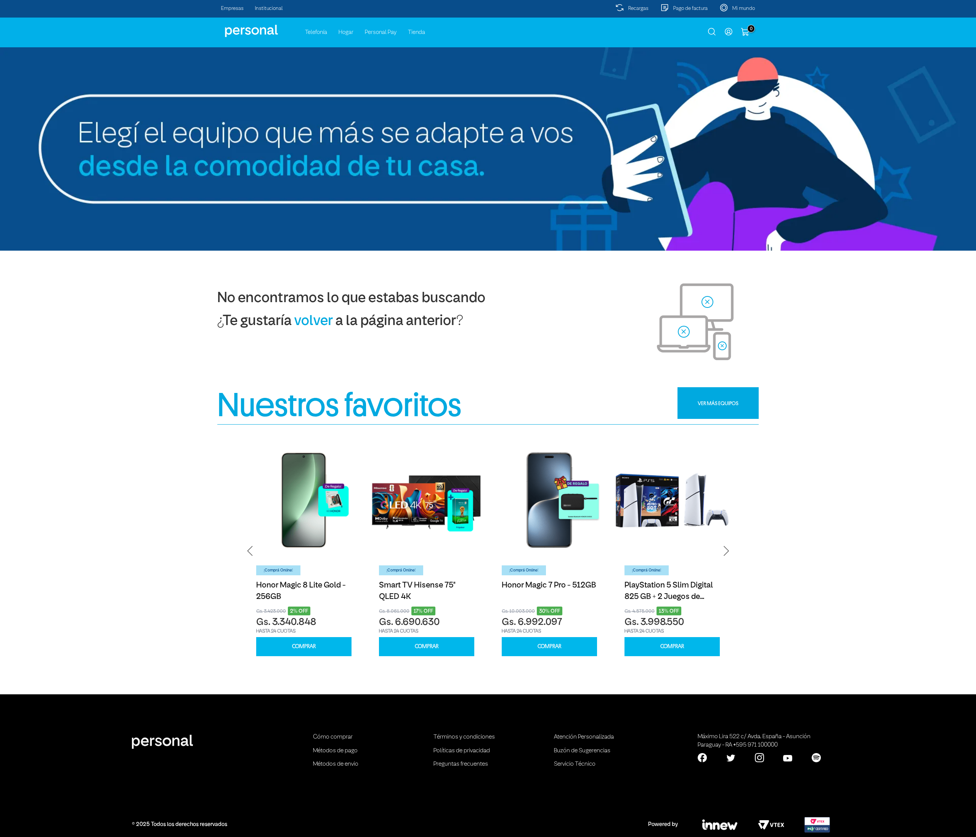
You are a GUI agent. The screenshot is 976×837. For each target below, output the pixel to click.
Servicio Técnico (575, 764)
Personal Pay (380, 32)
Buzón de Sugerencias (582, 750)
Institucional (269, 8)
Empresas (232, 8)
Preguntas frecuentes (460, 764)
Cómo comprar (333, 737)
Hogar (346, 32)
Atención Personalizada (584, 737)
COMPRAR (304, 646)
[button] (250, 550)
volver (313, 321)
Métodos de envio (335, 764)
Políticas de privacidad (461, 750)
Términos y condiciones (464, 737)
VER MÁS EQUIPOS (718, 403)
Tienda (416, 32)
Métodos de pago (335, 750)
